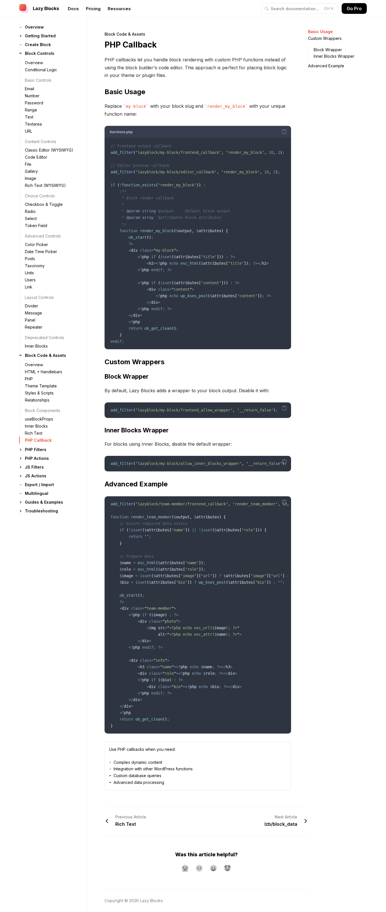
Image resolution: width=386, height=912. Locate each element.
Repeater (33, 327)
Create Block (38, 44)
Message (33, 313)
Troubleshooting (41, 510)
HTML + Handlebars (43, 371)
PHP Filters (35, 449)
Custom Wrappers (325, 38)
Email (29, 88)
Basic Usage (320, 31)
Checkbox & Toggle (44, 204)
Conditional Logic (41, 69)
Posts (30, 258)
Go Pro (354, 8)
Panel (30, 320)
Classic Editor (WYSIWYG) (49, 150)
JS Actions (35, 475)
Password (34, 102)
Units (29, 272)
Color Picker (36, 244)
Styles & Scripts (39, 393)
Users (30, 279)
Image (30, 178)
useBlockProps (39, 419)
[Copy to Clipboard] (284, 131)
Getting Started (40, 35)
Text (29, 117)
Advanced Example (326, 65)
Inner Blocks (36, 346)
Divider (31, 305)
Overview (34, 27)
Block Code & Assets (45, 355)
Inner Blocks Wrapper (334, 56)
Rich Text (33, 433)
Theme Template (41, 385)
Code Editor (36, 157)
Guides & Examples (44, 502)
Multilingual (36, 493)
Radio (30, 211)
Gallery (31, 171)
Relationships (37, 400)
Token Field (36, 225)
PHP (29, 378)
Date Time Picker (41, 251)
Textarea (33, 124)
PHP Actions (37, 458)
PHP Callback (38, 440)
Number (32, 95)
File (28, 164)
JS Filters (34, 467)
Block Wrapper (328, 49)
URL (28, 131)
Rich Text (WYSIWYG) (45, 185)
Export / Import (39, 484)
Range (31, 109)
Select (31, 218)
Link (28, 286)
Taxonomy (35, 265)
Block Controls (39, 53)
